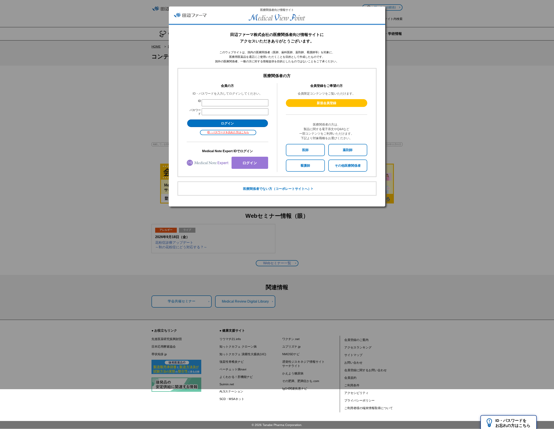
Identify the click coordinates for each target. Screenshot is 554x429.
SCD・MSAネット (231, 399)
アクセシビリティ (356, 393)
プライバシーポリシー (359, 400)
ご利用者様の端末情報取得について (368, 408)
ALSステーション (231, 391)
